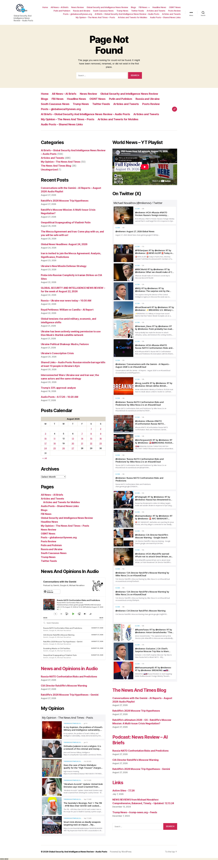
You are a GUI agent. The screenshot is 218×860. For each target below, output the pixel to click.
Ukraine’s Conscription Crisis (57, 353)
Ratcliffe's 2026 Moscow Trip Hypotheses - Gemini (69, 694)
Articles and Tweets (156, 11)
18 (54, 443)
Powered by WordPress (120, 851)
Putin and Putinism (62, 11)
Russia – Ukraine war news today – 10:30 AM (66, 300)
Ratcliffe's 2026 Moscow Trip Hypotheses (136, 710)
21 (82, 443)
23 (100, 443)
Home (45, 7)
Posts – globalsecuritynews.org (77, 14)
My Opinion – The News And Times (60, 161)
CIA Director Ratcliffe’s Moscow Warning (58, 635)
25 (54, 448)
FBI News (143, 7)
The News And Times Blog (56, 165)
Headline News (159, 7)
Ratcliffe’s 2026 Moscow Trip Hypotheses (64, 200)
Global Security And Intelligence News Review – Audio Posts (78, 851)
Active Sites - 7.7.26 (123, 790)
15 (91, 438)
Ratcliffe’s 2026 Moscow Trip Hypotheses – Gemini (62, 642)
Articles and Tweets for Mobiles (132, 17)
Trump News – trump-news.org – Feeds (134, 812)
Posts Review (174, 11)
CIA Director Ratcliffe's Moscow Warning (64, 685)
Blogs (133, 7)
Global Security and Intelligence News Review (107, 7)
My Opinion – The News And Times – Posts (95, 17)
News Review (77, 7)
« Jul (44, 458)
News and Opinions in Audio (69, 668)
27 (73, 448)
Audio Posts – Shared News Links (165, 17)
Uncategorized (49, 169)
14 (82, 438)
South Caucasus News (103, 11)
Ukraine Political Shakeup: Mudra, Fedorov (65, 344)
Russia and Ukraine (81, 11)
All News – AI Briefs (59, 7)
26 (63, 448)
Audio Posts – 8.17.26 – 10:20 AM (59, 396)
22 (91, 443)
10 (45, 438)
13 (73, 438)
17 (45, 443)
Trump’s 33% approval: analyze (58, 387)
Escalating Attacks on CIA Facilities (56, 648)
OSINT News (175, 7)
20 (73, 443)
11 (54, 438)
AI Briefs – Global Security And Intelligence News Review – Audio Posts (127, 14)
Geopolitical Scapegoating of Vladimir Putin (65, 222)
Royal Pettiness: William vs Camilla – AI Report (67, 309)
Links (117, 782)
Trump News (122, 11)
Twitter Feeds (137, 11)
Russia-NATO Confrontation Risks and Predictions (62, 628)
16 (101, 438)
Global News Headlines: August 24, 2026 (64, 244)
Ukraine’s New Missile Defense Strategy (63, 266)
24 (45, 448)
